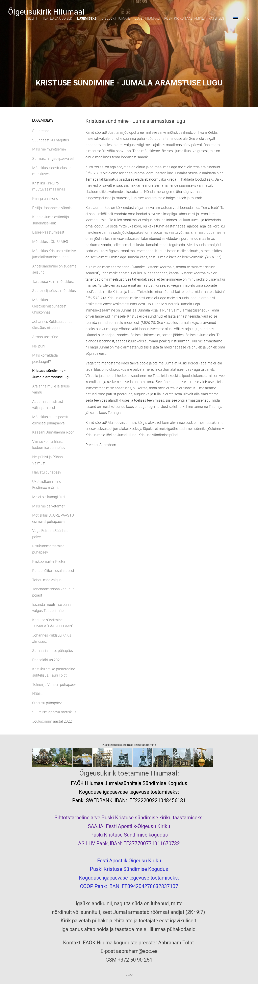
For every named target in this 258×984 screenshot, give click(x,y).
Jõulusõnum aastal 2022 (52, 721)
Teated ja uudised (57, 18)
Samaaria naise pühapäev (53, 650)
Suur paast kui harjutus (50, 140)
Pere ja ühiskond (45, 198)
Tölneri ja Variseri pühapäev (54, 684)
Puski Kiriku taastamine (184, 18)
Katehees (216, 18)
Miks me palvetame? (48, 506)
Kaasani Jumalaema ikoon (53, 432)
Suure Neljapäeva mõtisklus (54, 711)
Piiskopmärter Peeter (48, 561)
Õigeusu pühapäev (47, 702)
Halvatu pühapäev (46, 472)
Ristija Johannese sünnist (52, 207)
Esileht (31, 18)
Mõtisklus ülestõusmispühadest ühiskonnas (49, 306)
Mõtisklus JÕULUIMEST (51, 241)
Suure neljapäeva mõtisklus (54, 290)
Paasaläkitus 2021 (47, 659)
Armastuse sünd (45, 336)
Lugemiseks (87, 18)
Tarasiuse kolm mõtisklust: (53, 281)
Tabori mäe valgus (46, 579)
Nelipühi (38, 346)
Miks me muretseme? (49, 149)
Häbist (37, 693)
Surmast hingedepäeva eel (53, 158)
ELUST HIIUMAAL (147, 18)
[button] (235, 18)
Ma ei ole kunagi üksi (48, 496)
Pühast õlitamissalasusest (53, 570)
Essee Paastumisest (48, 232)
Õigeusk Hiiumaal (115, 18)
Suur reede (40, 130)
